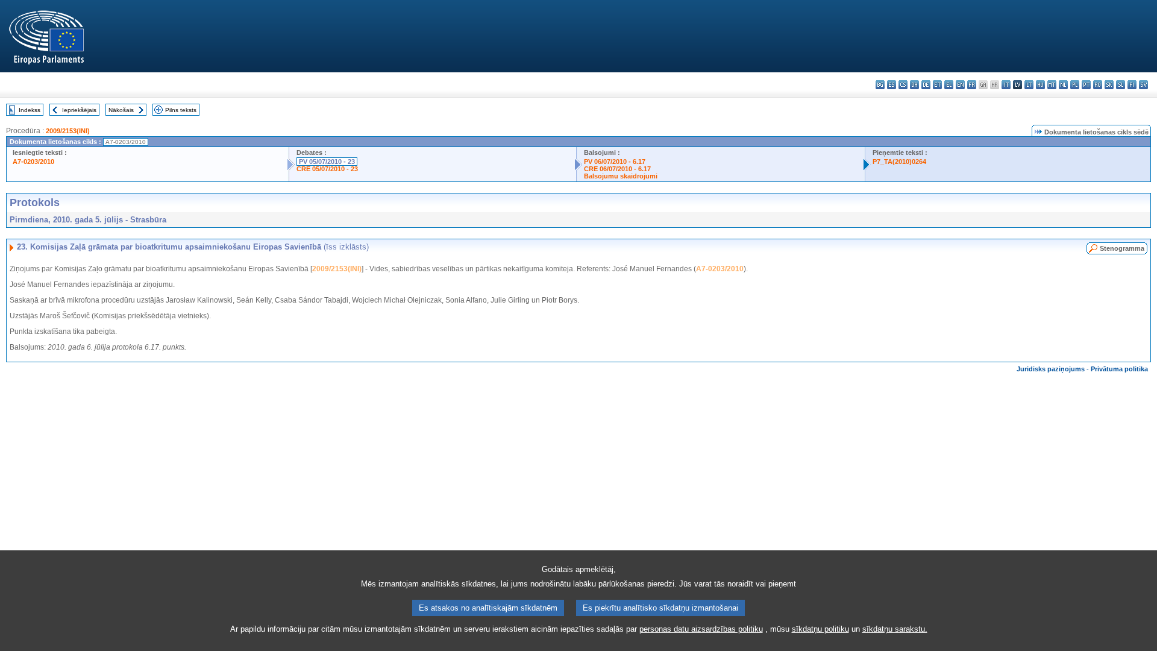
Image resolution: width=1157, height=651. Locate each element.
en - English (960, 84)
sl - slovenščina (1120, 84)
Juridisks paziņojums (1051, 369)
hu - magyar (1040, 84)
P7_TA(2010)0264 (899, 161)
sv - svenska (1143, 84)
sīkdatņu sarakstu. (894, 629)
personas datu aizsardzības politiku (701, 629)
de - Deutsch (925, 84)
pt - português (1086, 84)
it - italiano (1006, 84)
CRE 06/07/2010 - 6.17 (617, 168)
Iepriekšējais (79, 110)
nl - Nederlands (1063, 84)
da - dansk (914, 84)
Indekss (29, 110)
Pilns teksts (180, 110)
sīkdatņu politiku (820, 629)
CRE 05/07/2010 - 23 (327, 168)
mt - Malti (1051, 84)
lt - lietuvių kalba (1028, 84)
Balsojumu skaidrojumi (620, 176)
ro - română (1097, 84)
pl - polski (1074, 84)
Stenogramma (1122, 248)
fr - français (971, 84)
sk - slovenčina (1109, 84)
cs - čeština (903, 84)
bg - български (880, 84)
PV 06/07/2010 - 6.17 (614, 161)
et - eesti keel (937, 84)
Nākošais (121, 110)
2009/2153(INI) (68, 130)
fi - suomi (1132, 84)
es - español (891, 84)
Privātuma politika (1119, 369)
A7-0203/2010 (33, 161)
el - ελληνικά (948, 84)
